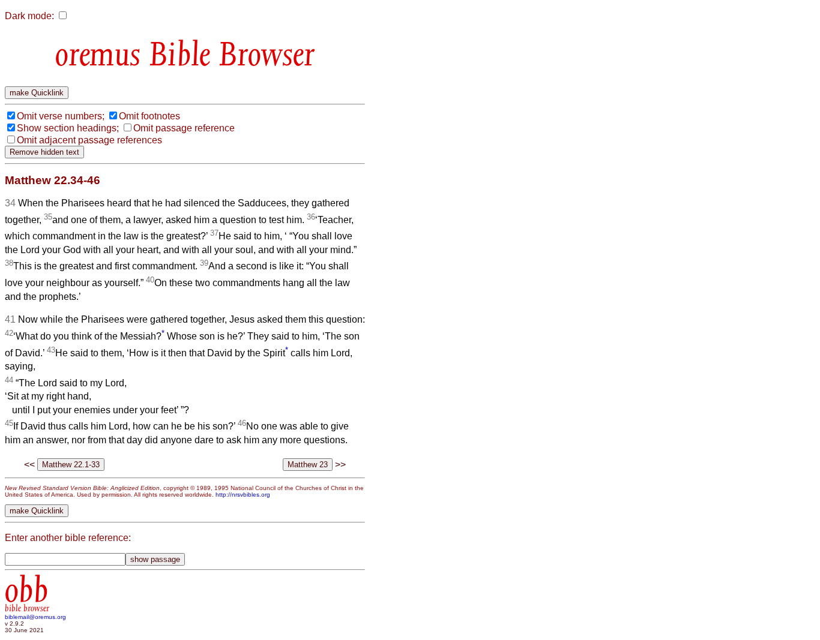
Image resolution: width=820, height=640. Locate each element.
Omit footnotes (149, 116)
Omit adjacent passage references (89, 140)
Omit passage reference (184, 128)
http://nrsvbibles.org (243, 494)
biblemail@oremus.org (35, 617)
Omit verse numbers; (60, 116)
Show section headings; (68, 128)
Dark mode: (29, 16)
